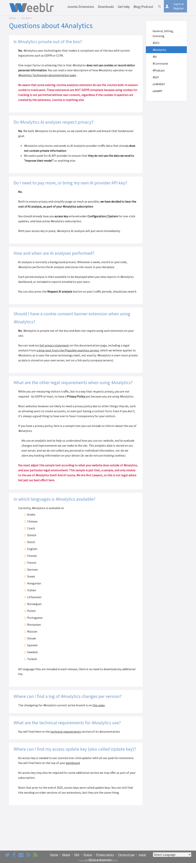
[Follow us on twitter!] (7, 854)
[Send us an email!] (21, 854)
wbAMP (157, 91)
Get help (124, 7)
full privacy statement (54, 345)
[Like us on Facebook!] (14, 854)
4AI (155, 56)
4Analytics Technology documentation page (47, 75)
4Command (160, 63)
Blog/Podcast (143, 7)
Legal (142, 855)
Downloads (106, 7)
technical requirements (65, 731)
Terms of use (126, 855)
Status (87, 855)
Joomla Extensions (80, 7)
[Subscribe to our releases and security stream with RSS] (35, 854)
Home (12, 17)
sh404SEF (159, 84)
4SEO (156, 43)
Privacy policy (105, 855)
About (66, 855)
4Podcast (159, 70)
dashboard (73, 763)
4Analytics (159, 50)
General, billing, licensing (163, 33)
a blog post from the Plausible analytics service (68, 350)
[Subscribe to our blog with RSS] (28, 854)
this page (98, 705)
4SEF (156, 77)
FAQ (76, 855)
